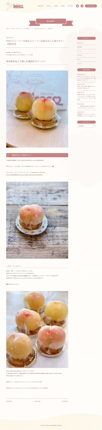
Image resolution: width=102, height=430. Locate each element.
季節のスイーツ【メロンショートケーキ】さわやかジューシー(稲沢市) (27, 388)
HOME (7, 28)
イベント (79, 63)
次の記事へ (65, 401)
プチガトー (80, 55)
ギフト (79, 59)
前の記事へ (9, 401)
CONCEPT (41, 6)
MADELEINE (64, 11)
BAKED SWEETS (65, 14)
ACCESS (70, 6)
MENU (63, 6)
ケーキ (79, 51)
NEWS (49, 6)
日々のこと (80, 43)
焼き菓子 (79, 47)
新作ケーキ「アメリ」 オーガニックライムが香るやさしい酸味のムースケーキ (86, 78)
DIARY (56, 6)
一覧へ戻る (37, 401)
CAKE (62, 8)
